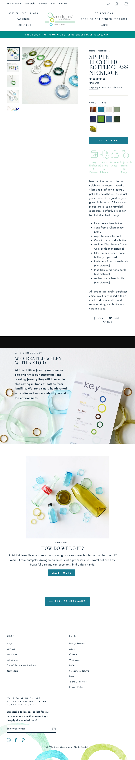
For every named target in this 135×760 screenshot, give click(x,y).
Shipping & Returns (79, 670)
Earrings (23, 19)
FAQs (72, 665)
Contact (43, 3)
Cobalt (93, 119)
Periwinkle (109, 119)
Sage (93, 129)
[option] (67, 35)
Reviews (63, 3)
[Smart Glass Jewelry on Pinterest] (23, 740)
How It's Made (14, 3)
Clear (109, 109)
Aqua (101, 109)
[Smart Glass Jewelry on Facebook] (16, 740)
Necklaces (23, 25)
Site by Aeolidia (81, 747)
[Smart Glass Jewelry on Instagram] (9, 740)
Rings (34, 13)
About (72, 648)
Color (97, 102)
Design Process (77, 643)
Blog (53, 3)
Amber (93, 109)
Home (92, 50)
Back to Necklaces (70, 601)
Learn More (62, 572)
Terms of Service (78, 681)
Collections (104, 13)
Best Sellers (18, 13)
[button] (97, 79)
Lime (101, 119)
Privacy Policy (76, 687)
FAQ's (104, 25)
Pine (117, 119)
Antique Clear (117, 109)
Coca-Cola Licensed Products (104, 19)
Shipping (93, 87)
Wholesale (30, 3)
